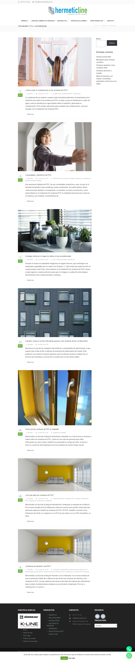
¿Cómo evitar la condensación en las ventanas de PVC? (46, 90)
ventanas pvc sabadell (59, 432)
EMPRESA (24, 21)
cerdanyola (68, 498)
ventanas (78, 498)
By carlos (30, 93)
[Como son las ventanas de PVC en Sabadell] (55, 397)
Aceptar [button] (64, 658)
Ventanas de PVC (67, 93)
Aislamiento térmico (58, 498)
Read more (30, 114)
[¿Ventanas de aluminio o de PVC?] (55, 545)
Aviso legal (26, 635)
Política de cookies (29, 638)
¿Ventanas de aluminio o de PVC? (38, 566)
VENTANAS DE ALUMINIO (78, 21)
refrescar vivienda (61, 259)
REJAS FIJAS (53, 634)
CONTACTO (110, 21)
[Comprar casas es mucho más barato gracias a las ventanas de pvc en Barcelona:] (55, 312)
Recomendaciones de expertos (34, 571)
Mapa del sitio (27, 633)
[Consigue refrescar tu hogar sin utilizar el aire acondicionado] (55, 230)
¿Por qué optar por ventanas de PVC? (39, 495)
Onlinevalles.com (43, 651)
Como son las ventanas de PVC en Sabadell (42, 429)
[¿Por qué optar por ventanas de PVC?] (55, 474)
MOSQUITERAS (54, 620)
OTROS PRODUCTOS (96, 21)
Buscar (98, 39)
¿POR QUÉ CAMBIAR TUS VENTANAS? (43, 21)
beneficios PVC (57, 178)
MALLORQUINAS (54, 618)
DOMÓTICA (53, 615)
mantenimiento (64, 569)
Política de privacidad (30, 641)
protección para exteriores (76, 569)
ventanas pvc (77, 93)
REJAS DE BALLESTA (56, 631)
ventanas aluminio (49, 571)
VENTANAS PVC (62, 21)
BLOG (25, 630)
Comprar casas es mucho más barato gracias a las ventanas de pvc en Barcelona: (56, 341)
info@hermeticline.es (80, 618)
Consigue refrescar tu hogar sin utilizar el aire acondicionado (48, 256)
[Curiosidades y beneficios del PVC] (55, 146)
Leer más (71, 658)
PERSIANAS (53, 628)
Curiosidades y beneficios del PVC (38, 175)
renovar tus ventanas (69, 178)
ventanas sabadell (36, 180)
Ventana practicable (103, 57)
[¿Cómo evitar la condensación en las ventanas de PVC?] (55, 61)
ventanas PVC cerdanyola (44, 500)
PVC (54, 259)
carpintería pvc (57, 93)
